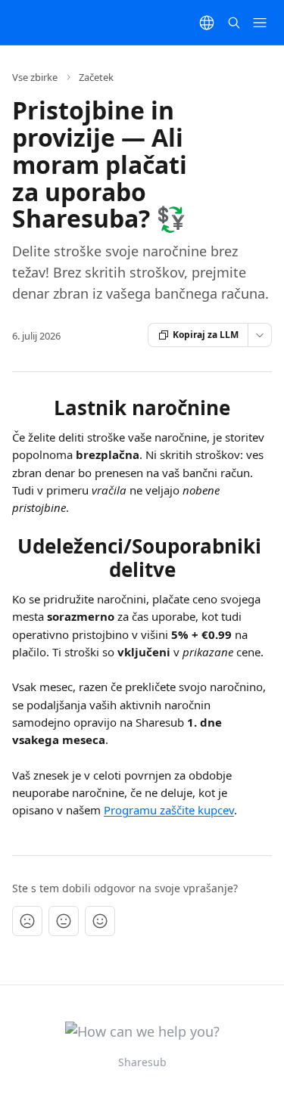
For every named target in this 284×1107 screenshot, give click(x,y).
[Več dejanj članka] (260, 335)
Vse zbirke (35, 77)
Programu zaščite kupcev (169, 809)
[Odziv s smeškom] (100, 921)
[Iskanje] (234, 22)
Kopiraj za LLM (206, 334)
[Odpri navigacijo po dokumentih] (260, 22)
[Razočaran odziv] (27, 921)
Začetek (96, 77)
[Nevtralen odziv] (63, 921)
